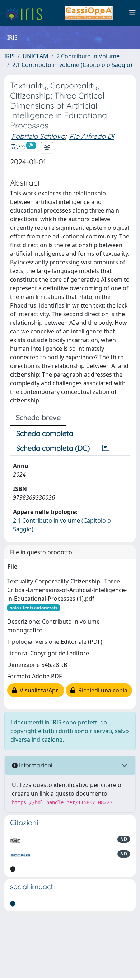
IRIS (9, 56)
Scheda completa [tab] (44, 433)
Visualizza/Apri (38, 690)
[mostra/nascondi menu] (132, 13)
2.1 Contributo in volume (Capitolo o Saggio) (72, 65)
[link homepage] (26, 13)
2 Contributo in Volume (88, 56)
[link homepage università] (88, 13)
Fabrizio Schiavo (38, 136)
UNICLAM (35, 56)
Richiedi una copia (101, 690)
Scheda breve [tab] (38, 417)
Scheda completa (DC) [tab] (53, 447)
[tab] (105, 448)
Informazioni (35, 765)
